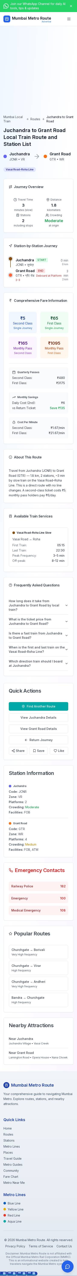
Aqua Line (15, 1221)
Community (11, 1170)
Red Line (14, 1215)
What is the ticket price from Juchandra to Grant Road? (30, 621)
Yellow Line (16, 1209)
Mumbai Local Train (13, 119)
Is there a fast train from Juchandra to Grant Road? (35, 635)
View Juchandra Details (38, 717)
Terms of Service (41, 1246)
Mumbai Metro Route (31, 18)
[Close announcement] (71, 6)
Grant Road (25, 271)
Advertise (46, 21)
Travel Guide (12, 1158)
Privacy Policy (15, 1246)
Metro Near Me (14, 1182)
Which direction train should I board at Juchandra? (35, 663)
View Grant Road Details (38, 729)
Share (20, 751)
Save (40, 751)
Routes (35, 119)
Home (7, 1128)
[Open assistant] (68, 1266)
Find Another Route (41, 706)
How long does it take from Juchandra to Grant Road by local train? (34, 605)
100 (63, 898)
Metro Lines (11, 1146)
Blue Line (14, 1203)
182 (63, 886)
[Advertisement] (38, 74)
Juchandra (25, 260)
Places (8, 1152)
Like (61, 751)
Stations (9, 1140)
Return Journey (41, 740)
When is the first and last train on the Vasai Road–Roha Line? (37, 649)
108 (63, 910)
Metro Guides (12, 1164)
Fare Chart (10, 1176)
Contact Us (64, 1246)
